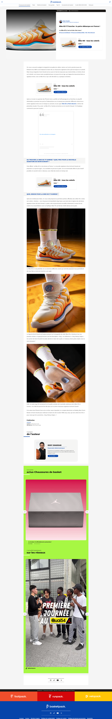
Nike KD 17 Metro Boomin (69, 103)
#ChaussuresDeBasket (65, 32)
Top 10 (58, 5)
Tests (33, 5)
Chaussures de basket (24, 5)
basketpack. (39, 690)
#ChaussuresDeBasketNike (78, 32)
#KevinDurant (91, 32)
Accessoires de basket (67, 5)
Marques (91, 5)
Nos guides (51, 5)
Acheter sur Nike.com (86, 46)
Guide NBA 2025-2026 (81, 5)
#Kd (86, 32)
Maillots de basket (41, 5)
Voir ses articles (52, 455)
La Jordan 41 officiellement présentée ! (40, 542)
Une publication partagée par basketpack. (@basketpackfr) (56, 153)
